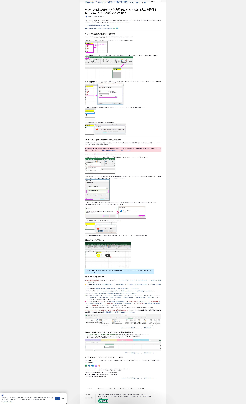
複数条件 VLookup (100, 288)
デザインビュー (108, 295)
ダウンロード (111, 2)
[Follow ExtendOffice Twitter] (89, 398)
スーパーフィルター (140, 297)
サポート (138, 2)
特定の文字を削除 (120, 301)
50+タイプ (133, 301)
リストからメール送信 (128, 297)
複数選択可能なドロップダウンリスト (145, 291)
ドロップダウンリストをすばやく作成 (109, 291)
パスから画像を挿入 (127, 303)
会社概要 (142, 388)
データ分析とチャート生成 (155, 280)
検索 (145, 2)
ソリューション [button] (102, 2)
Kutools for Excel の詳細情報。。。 (110, 150)
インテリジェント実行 (124, 280)
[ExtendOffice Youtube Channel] (91, 398)
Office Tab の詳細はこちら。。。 (133, 353)
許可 (57, 398)
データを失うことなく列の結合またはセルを (137, 284)
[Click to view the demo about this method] (116, 28)
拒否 (63, 398)
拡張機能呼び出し (92, 282)
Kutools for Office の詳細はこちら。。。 (131, 378)
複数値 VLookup (111, 288)
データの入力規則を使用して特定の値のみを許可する (97, 25)
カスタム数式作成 (142, 280)
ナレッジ (101, 388)
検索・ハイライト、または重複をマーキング (103, 284)
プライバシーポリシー (127, 388)
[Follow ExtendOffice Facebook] (86, 398)
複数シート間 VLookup (123, 288)
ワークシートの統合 (103, 297)
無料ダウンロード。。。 (150, 328)
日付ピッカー (93, 297)
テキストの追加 (111, 301)
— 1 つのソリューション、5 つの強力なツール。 (106, 1)
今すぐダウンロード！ (93, 272)
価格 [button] (117, 2)
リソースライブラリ (148, 295)
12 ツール (102, 301)
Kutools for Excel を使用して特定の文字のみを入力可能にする (99, 28)
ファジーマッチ (135, 288)
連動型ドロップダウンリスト (127, 291)
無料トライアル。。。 (126, 150)
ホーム (90, 388)
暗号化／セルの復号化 (116, 297)
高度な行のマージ (106, 305)
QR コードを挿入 (118, 303)
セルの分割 (114, 305)
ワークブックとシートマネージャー (133, 295)
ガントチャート (142, 301)
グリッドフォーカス (97, 295)
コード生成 (134, 280)
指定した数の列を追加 (100, 293)
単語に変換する (148, 303)
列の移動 (108, 293)
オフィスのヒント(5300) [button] (127, 2)
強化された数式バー (118, 295)
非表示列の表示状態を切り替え (118, 293)
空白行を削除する (120, 284)
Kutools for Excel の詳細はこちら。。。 (132, 328)
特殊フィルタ (151, 297)
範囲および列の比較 (131, 293)
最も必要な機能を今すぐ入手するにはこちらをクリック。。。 (119, 312)
